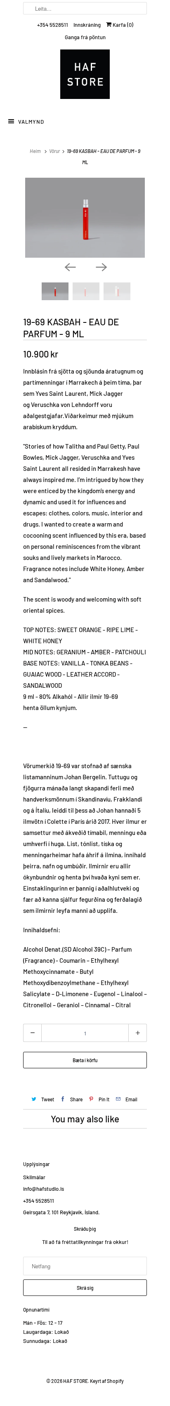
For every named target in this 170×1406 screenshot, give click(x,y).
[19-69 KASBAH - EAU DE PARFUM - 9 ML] (85, 218)
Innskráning (87, 24)
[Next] (101, 267)
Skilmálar (34, 1177)
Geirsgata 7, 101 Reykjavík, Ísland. (61, 1212)
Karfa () (122, 24)
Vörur (54, 151)
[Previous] (69, 267)
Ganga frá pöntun (85, 37)
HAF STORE (75, 1381)
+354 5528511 (52, 24)
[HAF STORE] (85, 76)
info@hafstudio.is (43, 1188)
